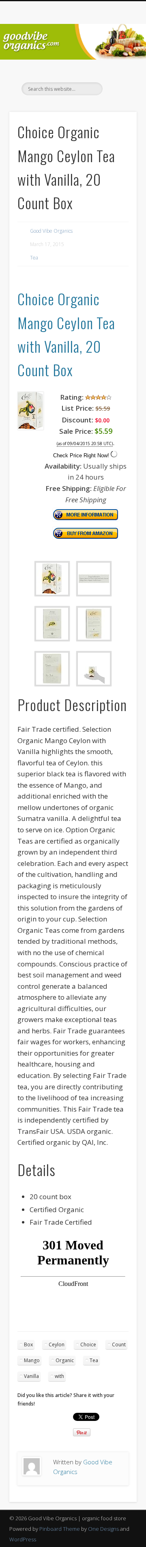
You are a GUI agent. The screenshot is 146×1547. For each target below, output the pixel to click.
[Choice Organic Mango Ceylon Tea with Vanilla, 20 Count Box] (30, 427)
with (59, 1376)
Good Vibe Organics (51, 230)
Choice (88, 1344)
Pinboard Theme (59, 1528)
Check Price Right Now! (81, 455)
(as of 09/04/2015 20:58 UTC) (85, 444)
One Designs (103, 1528)
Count (119, 1344)
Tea (34, 257)
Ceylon (56, 1344)
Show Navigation (118, 72)
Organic (65, 1360)
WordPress (22, 1539)
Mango (32, 1360)
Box (28, 1344)
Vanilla (31, 1376)
